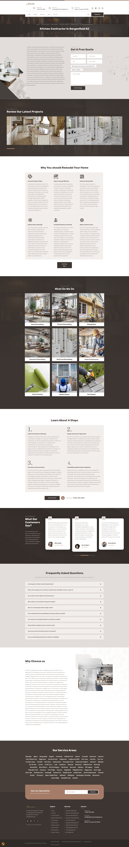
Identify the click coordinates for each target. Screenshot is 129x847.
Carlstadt (59, 756)
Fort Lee (100, 759)
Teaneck (100, 772)
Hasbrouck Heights (81, 762)
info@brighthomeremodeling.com (60, 9)
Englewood (63, 759)
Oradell (96, 767)
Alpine (36, 756)
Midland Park (87, 764)
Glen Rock (47, 762)
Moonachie (33, 767)
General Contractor (92, 359)
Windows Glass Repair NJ (72, 822)
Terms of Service (55, 844)
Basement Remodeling (37, 359)
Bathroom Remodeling (64, 359)
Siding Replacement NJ (72, 827)
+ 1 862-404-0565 (40, 9)
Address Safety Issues (86, 224)
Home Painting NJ (70, 820)
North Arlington (54, 767)
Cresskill (85, 756)
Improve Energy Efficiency (61, 181)
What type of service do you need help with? (83, 66)
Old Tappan (88, 767)
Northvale (64, 767)
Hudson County (55, 832)
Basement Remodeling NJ (72, 818)
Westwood (96, 775)
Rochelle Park (38, 772)
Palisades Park (33, 770)
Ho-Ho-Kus (32, 764)
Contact (55, 14)
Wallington (71, 775)
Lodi (55, 764)
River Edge (97, 770)
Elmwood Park (53, 759)
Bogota (51, 756)
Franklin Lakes (30, 762)
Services (42, 14)
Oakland (80, 767)
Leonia (40, 764)
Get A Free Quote (64, 265)
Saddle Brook (67, 772)
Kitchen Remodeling (64, 324)
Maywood (78, 764)
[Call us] (3, 844)
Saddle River (78, 772)
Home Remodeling (37, 324)
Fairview (92, 759)
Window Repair (64, 394)
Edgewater (42, 759)
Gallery (35, 14)
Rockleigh (48, 772)
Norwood (73, 767)
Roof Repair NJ (69, 832)
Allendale (29, 756)
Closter (77, 756)
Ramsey (59, 770)
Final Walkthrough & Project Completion (79, 467)
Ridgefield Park (78, 770)
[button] (8, 130)
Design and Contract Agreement (76, 433)
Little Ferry (48, 764)
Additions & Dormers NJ (72, 825)
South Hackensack (90, 772)
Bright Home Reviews (56, 818)
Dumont (100, 756)
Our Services (54, 820)
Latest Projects (55, 815)
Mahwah (70, 764)
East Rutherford (31, 759)
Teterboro (40, 775)
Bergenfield (43, 756)
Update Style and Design (35, 224)
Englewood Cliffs (74, 759)
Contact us (97, 14)
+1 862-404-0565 (79, 498)
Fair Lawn (84, 759)
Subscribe (92, 792)
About (49, 14)
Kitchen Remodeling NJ (72, 815)
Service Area (54, 822)
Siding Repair (91, 324)
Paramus (43, 770)
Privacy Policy (87, 841)
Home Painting (37, 394)
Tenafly (32, 775)
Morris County (54, 830)
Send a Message (78, 88)
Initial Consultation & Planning (37, 433)
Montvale (97, 764)
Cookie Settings (55, 841)
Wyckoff (75, 778)
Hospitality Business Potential (63, 224)
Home (29, 14)
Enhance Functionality (86, 181)
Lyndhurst (62, 764)
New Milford (43, 767)
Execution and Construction (36, 467)
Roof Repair (91, 394)
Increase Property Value (35, 181)
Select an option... (76, 69)
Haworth (93, 762)
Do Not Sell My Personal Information (71, 841)
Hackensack (57, 762)
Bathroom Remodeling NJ (72, 813)
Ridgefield (67, 770)
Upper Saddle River (51, 775)
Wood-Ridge (55, 778)
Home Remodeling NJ (71, 810)
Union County (54, 827)
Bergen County (55, 825)
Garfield (39, 762)
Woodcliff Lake (66, 778)
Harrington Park (68, 762)
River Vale (29, 772)
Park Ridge (51, 770)
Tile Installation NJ (70, 830)
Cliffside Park (68, 756)
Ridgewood (88, 770)
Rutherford (57, 772)
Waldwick (63, 775)
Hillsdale (100, 762)
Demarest (93, 756)
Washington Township (83, 775)
